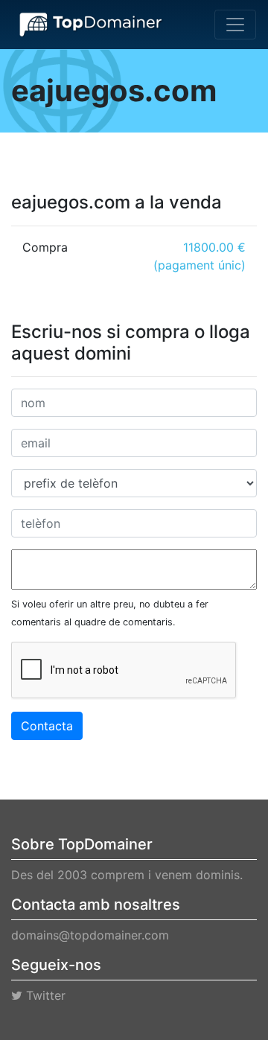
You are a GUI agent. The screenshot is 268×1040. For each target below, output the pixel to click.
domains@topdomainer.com (90, 935)
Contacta (47, 725)
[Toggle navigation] (235, 24)
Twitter (44, 995)
